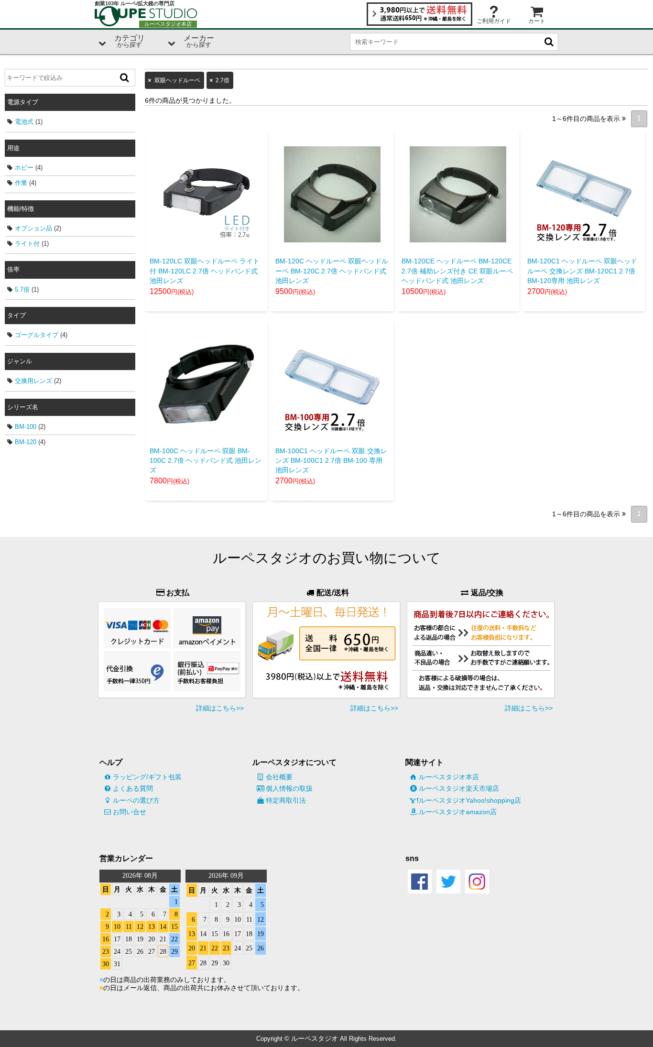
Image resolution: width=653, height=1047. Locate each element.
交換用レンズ (33, 380)
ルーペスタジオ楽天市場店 (459, 788)
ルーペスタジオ (314, 1038)
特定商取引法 (286, 800)
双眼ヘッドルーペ (177, 80)
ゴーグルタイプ (36, 334)
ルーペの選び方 (136, 800)
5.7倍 (22, 289)
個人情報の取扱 (289, 788)
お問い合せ (129, 812)
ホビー (24, 167)
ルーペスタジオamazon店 (458, 812)
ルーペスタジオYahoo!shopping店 (470, 800)
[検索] (124, 77)
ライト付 (27, 243)
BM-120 (25, 442)
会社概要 (279, 777)
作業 (21, 182)
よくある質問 (133, 788)
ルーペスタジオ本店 (449, 777)
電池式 (24, 121)
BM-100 (25, 426)
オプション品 (33, 228)
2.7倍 (222, 80)
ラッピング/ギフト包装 (147, 777)
